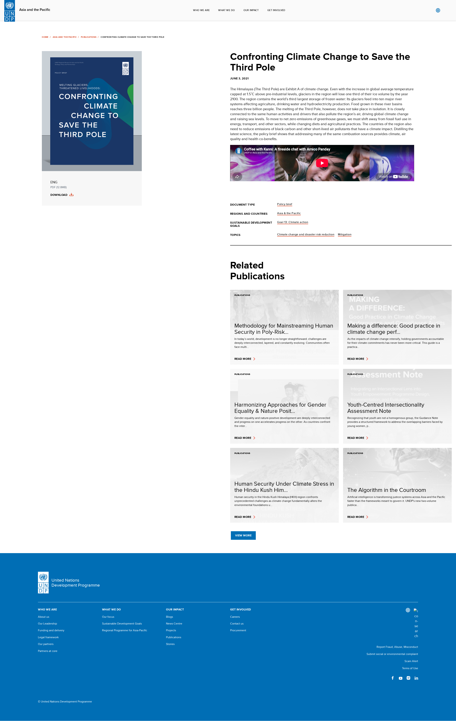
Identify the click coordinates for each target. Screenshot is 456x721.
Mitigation (344, 234)
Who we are (201, 10)
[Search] (416, 623)
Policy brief (284, 204)
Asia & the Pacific (289, 213)
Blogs (169, 617)
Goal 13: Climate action (292, 222)
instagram (408, 678)
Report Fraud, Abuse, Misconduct (397, 647)
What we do (226, 10)
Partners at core (47, 651)
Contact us (236, 624)
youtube (400, 678)
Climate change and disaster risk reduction (305, 234)
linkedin (416, 678)
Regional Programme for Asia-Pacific (124, 630)
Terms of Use (410, 668)
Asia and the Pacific (34, 10)
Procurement (238, 630)
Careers (235, 617)
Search (445, 10)
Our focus (108, 617)
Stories (170, 644)
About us (43, 617)
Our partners (45, 644)
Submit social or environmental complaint (392, 654)
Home (45, 37)
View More (243, 535)
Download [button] (58, 195)
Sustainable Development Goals (122, 624)
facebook (393, 678)
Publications (88, 37)
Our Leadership (47, 624)
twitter (385, 678)
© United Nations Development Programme (65, 702)
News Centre (174, 624)
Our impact (251, 10)
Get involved (276, 10)
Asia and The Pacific (65, 37)
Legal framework (48, 637)
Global (438, 10)
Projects (171, 630)
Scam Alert (411, 661)
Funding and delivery (51, 630)
